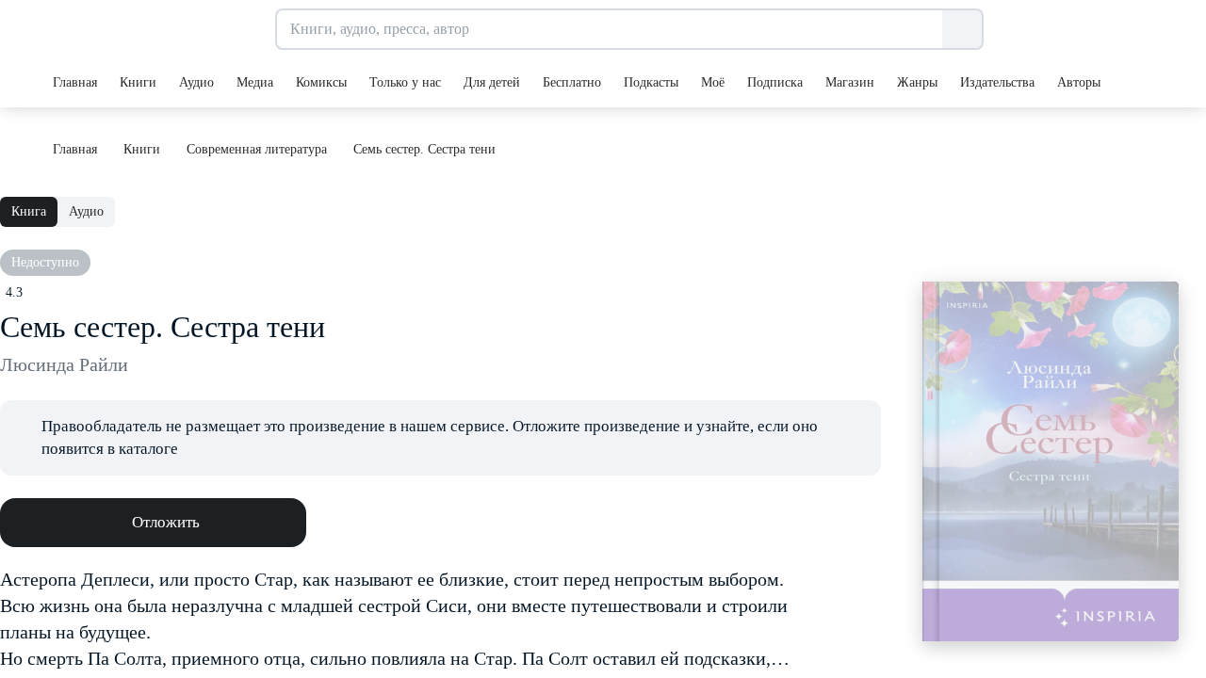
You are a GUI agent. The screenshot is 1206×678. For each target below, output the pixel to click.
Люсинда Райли (64, 364)
